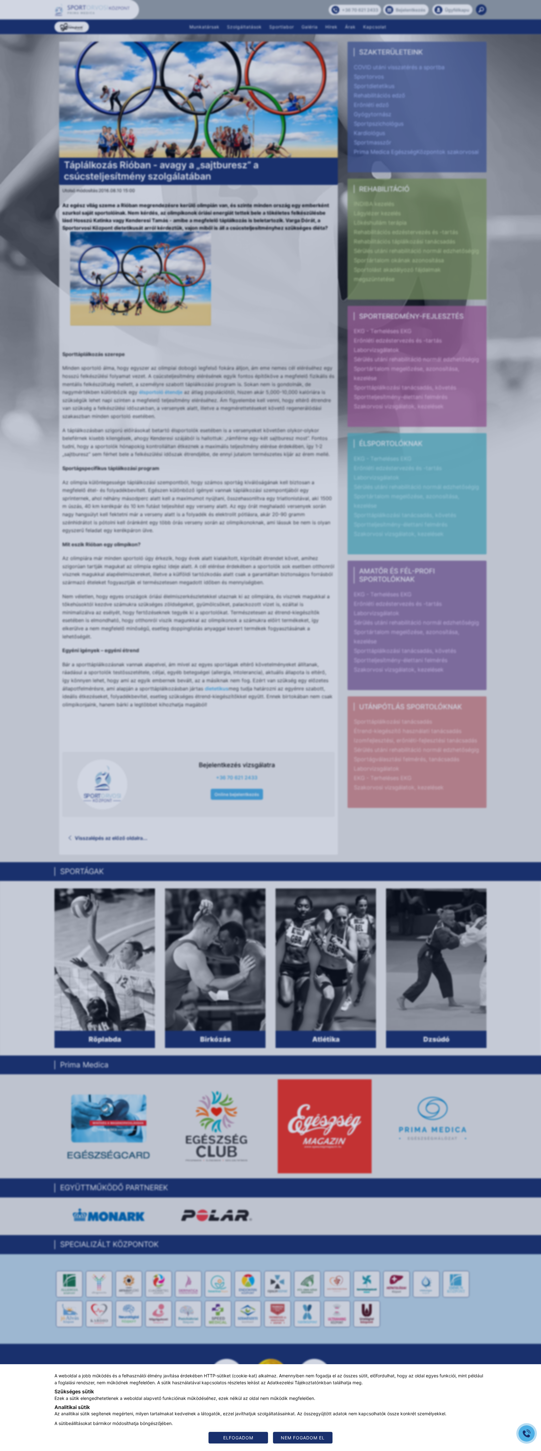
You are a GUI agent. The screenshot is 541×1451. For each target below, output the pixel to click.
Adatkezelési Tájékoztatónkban (299, 1382)
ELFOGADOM (238, 1437)
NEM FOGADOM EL (303, 1437)
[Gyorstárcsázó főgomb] (526, 1433)
